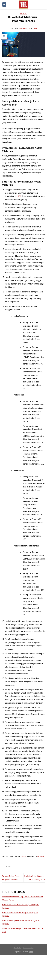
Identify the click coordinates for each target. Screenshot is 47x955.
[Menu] (4, 4)
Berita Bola (28, 948)
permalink (41, 856)
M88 (19, 196)
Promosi (23, 13)
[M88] (23, 4)
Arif (35, 28)
